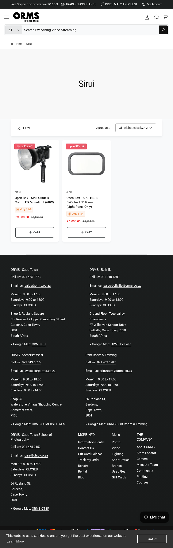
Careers (142, 459)
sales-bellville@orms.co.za (122, 285)
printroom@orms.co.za (116, 371)
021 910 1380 (110, 277)
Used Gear (119, 471)
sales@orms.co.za (37, 285)
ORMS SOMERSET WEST (49, 424)
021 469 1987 (106, 362)
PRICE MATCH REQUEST (121, 4)
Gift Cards (119, 477)
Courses (143, 482)
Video (116, 448)
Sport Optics (120, 460)
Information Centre (91, 442)
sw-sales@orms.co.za (39, 371)
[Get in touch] (156, 17)
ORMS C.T (39, 344)
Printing (142, 476)
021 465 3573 (31, 277)
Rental (82, 471)
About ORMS (146, 447)
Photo (116, 442)
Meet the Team (147, 465)
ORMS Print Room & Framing (127, 424)
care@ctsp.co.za (36, 455)
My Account (154, 4)
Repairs (83, 466)
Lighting (117, 454)
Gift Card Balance (90, 454)
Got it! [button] (152, 539)
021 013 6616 (31, 362)
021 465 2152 (31, 447)
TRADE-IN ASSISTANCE (81, 4)
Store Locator (146, 453)
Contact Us (86, 448)
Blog (81, 477)
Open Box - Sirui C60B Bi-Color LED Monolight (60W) (34, 200)
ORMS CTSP (40, 508)
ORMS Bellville (121, 344)
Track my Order (88, 460)
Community (145, 471)
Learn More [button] (15, 541)
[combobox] (96, 29)
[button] (6, 17)
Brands (117, 466)
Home (18, 44)
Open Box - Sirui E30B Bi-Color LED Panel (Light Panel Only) (81, 202)
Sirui (29, 44)
